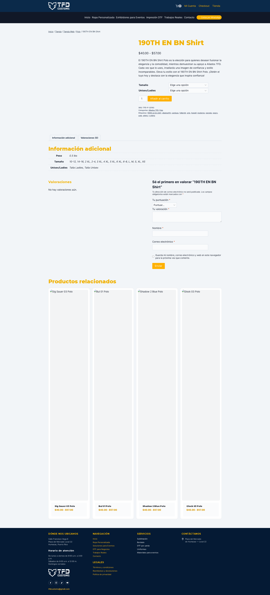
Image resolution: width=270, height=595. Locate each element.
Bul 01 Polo (105, 506)
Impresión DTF (154, 17)
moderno (201, 113)
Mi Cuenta (190, 5)
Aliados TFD (153, 110)
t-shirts (152, 116)
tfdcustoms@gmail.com (59, 589)
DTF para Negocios (101, 549)
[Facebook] (50, 583)
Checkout (204, 5)
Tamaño (143, 85)
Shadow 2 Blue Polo (154, 506)
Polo (161, 110)
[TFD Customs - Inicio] (58, 573)
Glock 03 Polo (194, 506)
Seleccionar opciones (68, 518)
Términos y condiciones (103, 567)
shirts (145, 116)
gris (188, 113)
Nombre (157, 228)
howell (193, 113)
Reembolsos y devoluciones (105, 571)
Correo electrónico (163, 241)
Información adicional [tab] (63, 137)
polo (140, 116)
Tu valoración (160, 209)
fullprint (183, 113)
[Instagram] (56, 583)
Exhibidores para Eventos (130, 17)
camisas (175, 113)
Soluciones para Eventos (103, 546)
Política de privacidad (102, 574)
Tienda (216, 5)
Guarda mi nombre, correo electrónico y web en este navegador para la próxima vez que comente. (188, 256)
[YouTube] (67, 583)
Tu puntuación (161, 200)
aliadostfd (166, 113)
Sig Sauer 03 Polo (65, 506)
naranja (209, 113)
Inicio (87, 17)
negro (215, 113)
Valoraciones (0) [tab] (89, 137)
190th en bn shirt (154, 113)
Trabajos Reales (173, 17)
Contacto (189, 17)
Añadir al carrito (159, 98)
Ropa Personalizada (103, 17)
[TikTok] (62, 583)
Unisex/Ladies (147, 90)
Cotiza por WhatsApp (210, 17)
